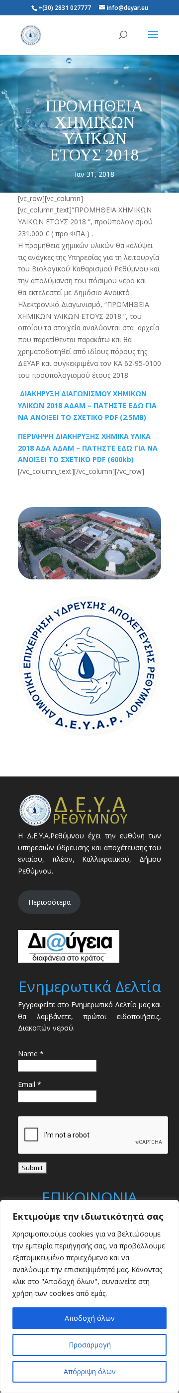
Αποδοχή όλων (90, 1318)
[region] (89, 1296)
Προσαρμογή (90, 1344)
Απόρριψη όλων (90, 1371)
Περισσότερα (49, 902)
